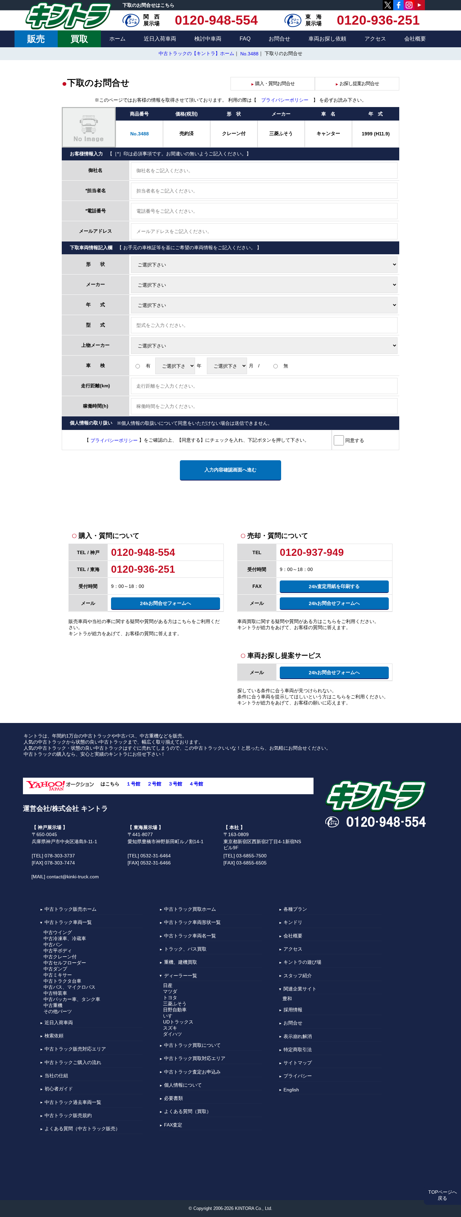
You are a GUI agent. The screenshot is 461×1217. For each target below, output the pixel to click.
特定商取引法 (297, 1049)
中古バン (53, 944)
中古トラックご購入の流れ (73, 1062)
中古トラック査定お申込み (192, 1071)
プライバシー (297, 1076)
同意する (354, 440)
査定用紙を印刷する (334, 586)
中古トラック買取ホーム (190, 909)
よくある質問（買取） (187, 1111)
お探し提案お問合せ (357, 83)
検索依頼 (54, 1035)
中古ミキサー (58, 975)
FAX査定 (173, 1125)
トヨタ (170, 997)
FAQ (245, 39)
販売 (36, 39)
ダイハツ (172, 1034)
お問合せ (279, 39)
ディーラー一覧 (180, 975)
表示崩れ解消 (297, 1036)
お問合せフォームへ (165, 603)
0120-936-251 (378, 20)
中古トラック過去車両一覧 (73, 1102)
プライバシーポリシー (284, 100)
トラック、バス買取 (185, 949)
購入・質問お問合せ (272, 83)
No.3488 (249, 53)
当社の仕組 (56, 1075)
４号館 (196, 783)
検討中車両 (207, 39)
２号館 (154, 783)
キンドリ (292, 922)
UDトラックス (178, 1022)
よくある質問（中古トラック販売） (82, 1128)
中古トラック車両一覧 (68, 922)
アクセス (375, 39)
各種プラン (295, 909)
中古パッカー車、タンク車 (72, 999)
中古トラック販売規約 (68, 1115)
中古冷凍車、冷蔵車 (65, 938)
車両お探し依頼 (327, 39)
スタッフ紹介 (297, 975)
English (291, 1089)
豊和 (287, 998)
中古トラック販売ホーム (71, 909)
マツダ (170, 991)
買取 (79, 39)
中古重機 (53, 1005)
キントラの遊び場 (302, 962)
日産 (167, 985)
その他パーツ (58, 1011)
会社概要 (415, 39)
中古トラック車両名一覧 (190, 935)
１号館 (133, 783)
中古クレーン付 (60, 956)
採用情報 (292, 1009)
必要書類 (173, 1098)
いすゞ (170, 1015)
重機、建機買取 (180, 962)
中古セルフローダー (65, 962)
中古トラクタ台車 (62, 981)
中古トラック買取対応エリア (194, 1058)
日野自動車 (175, 1009)
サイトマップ (297, 1062)
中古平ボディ (58, 950)
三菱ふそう (175, 1003)
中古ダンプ (55, 969)
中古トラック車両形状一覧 (192, 922)
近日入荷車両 (160, 39)
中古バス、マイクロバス (70, 987)
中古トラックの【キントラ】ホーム (196, 53)
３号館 (175, 783)
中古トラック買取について (192, 1045)
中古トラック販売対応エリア (75, 1049)
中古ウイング (58, 932)
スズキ (170, 1028)
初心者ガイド (59, 1089)
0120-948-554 (216, 20)
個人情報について (183, 1085)
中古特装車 (55, 993)
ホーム (117, 39)
